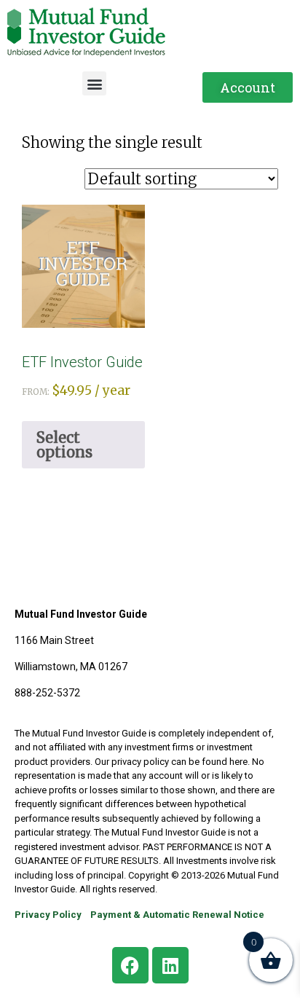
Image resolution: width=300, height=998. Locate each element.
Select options (64, 444)
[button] (94, 83)
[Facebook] (130, 965)
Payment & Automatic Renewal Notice (177, 914)
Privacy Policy (48, 914)
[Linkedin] (170, 965)
